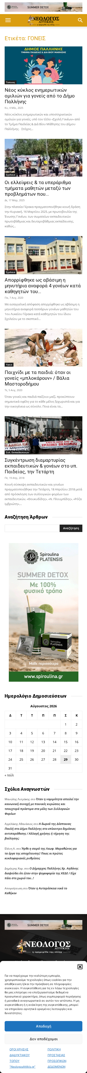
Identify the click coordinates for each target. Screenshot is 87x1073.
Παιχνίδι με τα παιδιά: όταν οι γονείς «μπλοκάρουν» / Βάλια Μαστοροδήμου (38, 378)
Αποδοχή (43, 1026)
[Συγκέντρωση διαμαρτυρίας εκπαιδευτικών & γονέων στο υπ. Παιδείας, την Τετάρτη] (43, 435)
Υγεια (9, 364)
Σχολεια (10, 174)
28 (54, 759)
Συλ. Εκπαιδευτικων (17, 452)
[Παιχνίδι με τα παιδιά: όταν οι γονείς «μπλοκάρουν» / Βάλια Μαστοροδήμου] (43, 348)
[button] (80, 966)
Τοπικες (10, 82)
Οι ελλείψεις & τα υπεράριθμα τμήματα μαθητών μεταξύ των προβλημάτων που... (38, 188)
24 (10, 759)
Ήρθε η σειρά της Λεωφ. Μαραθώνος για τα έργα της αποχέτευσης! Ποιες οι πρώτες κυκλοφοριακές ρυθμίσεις (41, 853)
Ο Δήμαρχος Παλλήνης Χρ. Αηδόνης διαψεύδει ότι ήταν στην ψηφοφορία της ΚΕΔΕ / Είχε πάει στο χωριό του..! (41, 873)
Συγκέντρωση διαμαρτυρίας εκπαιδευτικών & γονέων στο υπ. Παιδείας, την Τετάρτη (41, 465)
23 (76, 750)
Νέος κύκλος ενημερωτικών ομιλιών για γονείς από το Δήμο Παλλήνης (40, 95)
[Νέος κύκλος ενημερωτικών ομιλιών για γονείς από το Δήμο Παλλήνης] (43, 65)
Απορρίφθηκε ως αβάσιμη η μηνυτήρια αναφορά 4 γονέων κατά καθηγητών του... (43, 285)
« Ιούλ (9, 775)
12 (32, 742)
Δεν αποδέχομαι (44, 1039)
